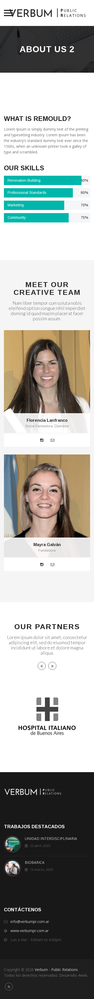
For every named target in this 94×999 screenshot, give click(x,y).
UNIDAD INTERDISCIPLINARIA (51, 838)
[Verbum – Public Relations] (47, 13)
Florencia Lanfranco (47, 420)
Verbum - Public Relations (56, 969)
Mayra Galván (47, 544)
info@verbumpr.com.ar (29, 921)
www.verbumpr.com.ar (29, 930)
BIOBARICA (34, 862)
